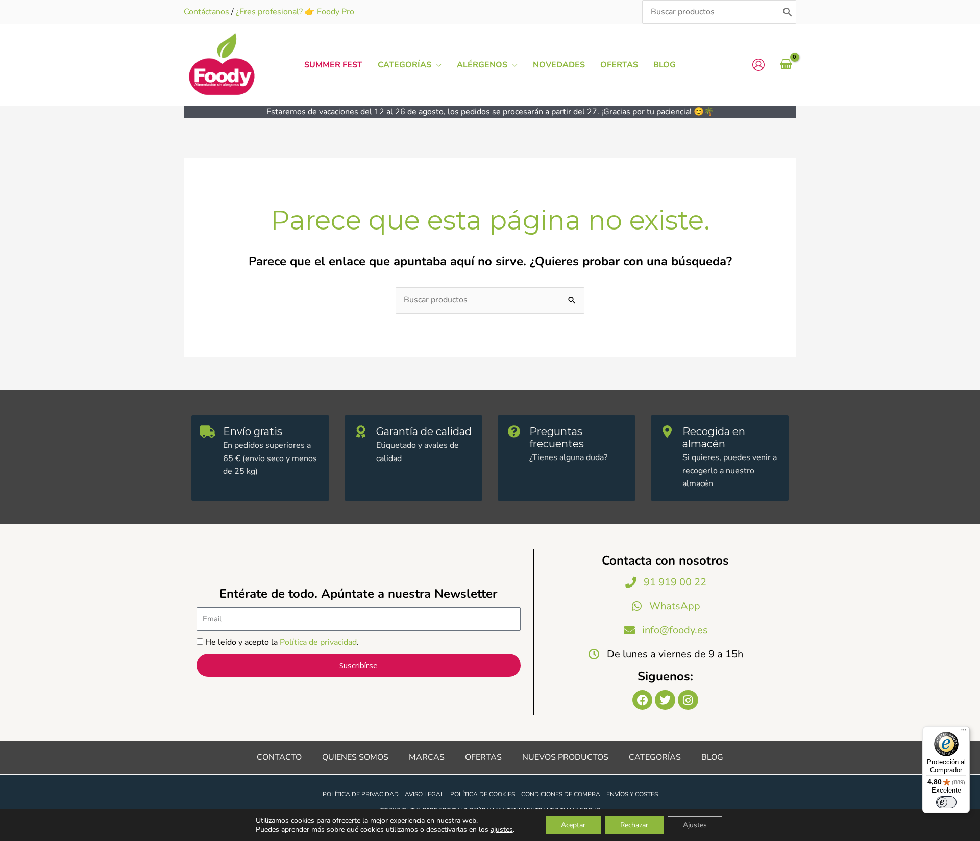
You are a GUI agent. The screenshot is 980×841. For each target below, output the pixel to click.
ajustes (502, 829)
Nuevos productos (565, 757)
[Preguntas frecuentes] (514, 431)
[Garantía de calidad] (361, 431)
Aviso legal (424, 794)
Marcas (427, 757)
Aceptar (573, 825)
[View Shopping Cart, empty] (785, 65)
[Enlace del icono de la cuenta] (758, 64)
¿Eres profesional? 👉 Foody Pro (295, 11)
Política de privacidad (318, 642)
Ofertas (483, 757)
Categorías (655, 757)
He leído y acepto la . (282, 642)
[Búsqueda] (787, 12)
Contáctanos (206, 11)
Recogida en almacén (713, 437)
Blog (712, 757)
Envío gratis (252, 431)
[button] (436, 64)
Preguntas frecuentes (556, 437)
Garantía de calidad (424, 431)
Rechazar (634, 825)
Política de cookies (482, 794)
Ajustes (695, 825)
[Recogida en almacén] (667, 431)
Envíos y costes (632, 794)
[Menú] (964, 732)
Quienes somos (355, 757)
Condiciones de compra (560, 794)
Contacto (279, 757)
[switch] (946, 802)
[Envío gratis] (208, 431)
